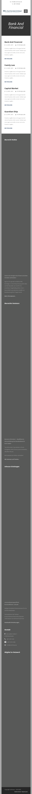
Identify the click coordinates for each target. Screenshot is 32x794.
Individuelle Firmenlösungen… (12, 622)
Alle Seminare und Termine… (12, 459)
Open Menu (26, 11)
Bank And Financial (13, 42)
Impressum (25, 791)
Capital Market (11, 88)
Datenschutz (17, 791)
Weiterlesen (8, 58)
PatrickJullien (21, 45)
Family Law (10, 65)
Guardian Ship (11, 111)
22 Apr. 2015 (9, 45)
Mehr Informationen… (10, 296)
